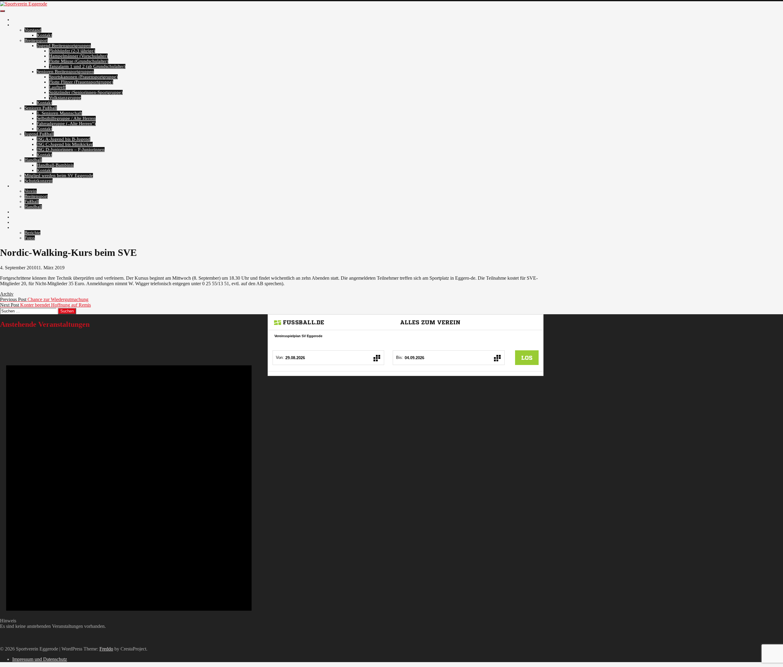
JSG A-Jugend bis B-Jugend (63, 139)
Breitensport (36, 40)
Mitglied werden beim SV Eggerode (58, 175)
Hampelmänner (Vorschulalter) (78, 55)
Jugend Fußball (39, 133)
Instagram (21, 222)
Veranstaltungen (27, 211)
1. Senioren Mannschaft (59, 113)
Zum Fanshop (25, 217)
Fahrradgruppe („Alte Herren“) (66, 123)
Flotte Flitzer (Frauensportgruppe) (81, 81)
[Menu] (2, 11)
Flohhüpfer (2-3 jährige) (72, 50)
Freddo (106, 648)
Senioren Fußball (40, 107)
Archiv (18, 227)
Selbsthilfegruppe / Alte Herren (66, 118)
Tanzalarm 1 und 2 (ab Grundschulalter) (87, 66)
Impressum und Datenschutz (39, 659)
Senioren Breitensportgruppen (65, 71)
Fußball (31, 201)
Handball (33, 159)
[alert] (129, 482)
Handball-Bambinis (55, 165)
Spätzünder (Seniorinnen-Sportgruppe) (86, 92)
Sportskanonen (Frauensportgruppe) (83, 76)
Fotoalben (21, 185)
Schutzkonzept (38, 180)
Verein (30, 191)
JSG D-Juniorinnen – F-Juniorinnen (71, 149)
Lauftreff (57, 87)
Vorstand (32, 30)
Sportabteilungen (28, 24)
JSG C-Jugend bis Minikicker (65, 144)
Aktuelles (21, 19)
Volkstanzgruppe (65, 97)
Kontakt (44, 35)
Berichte (32, 232)
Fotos (29, 237)
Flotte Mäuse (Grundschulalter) (78, 61)
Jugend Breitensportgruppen (64, 45)
